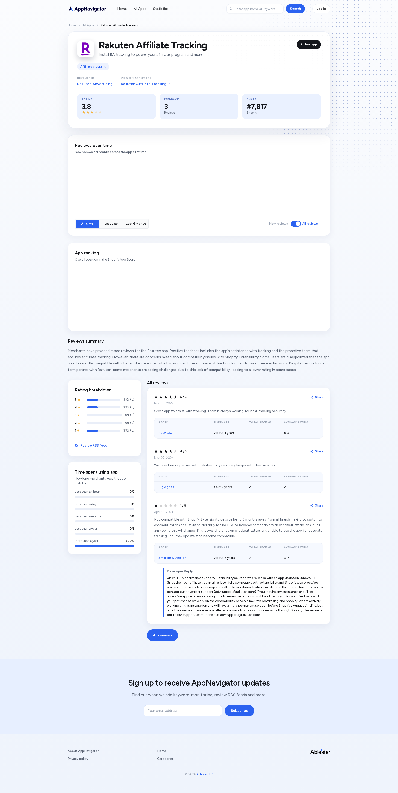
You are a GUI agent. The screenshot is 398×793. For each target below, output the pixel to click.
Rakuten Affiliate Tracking (144, 84)
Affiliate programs (93, 66)
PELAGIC (165, 433)
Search (295, 9)
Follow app (309, 44)
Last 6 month (136, 224)
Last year (111, 224)
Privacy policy (78, 759)
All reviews (310, 224)
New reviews (278, 224)
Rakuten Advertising (95, 84)
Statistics (160, 9)
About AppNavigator (83, 751)
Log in (321, 9)
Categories (165, 759)
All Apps (140, 9)
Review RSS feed (93, 445)
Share (319, 397)
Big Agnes (166, 487)
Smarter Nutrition (172, 558)
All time (87, 224)
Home (122, 9)
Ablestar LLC (204, 774)
